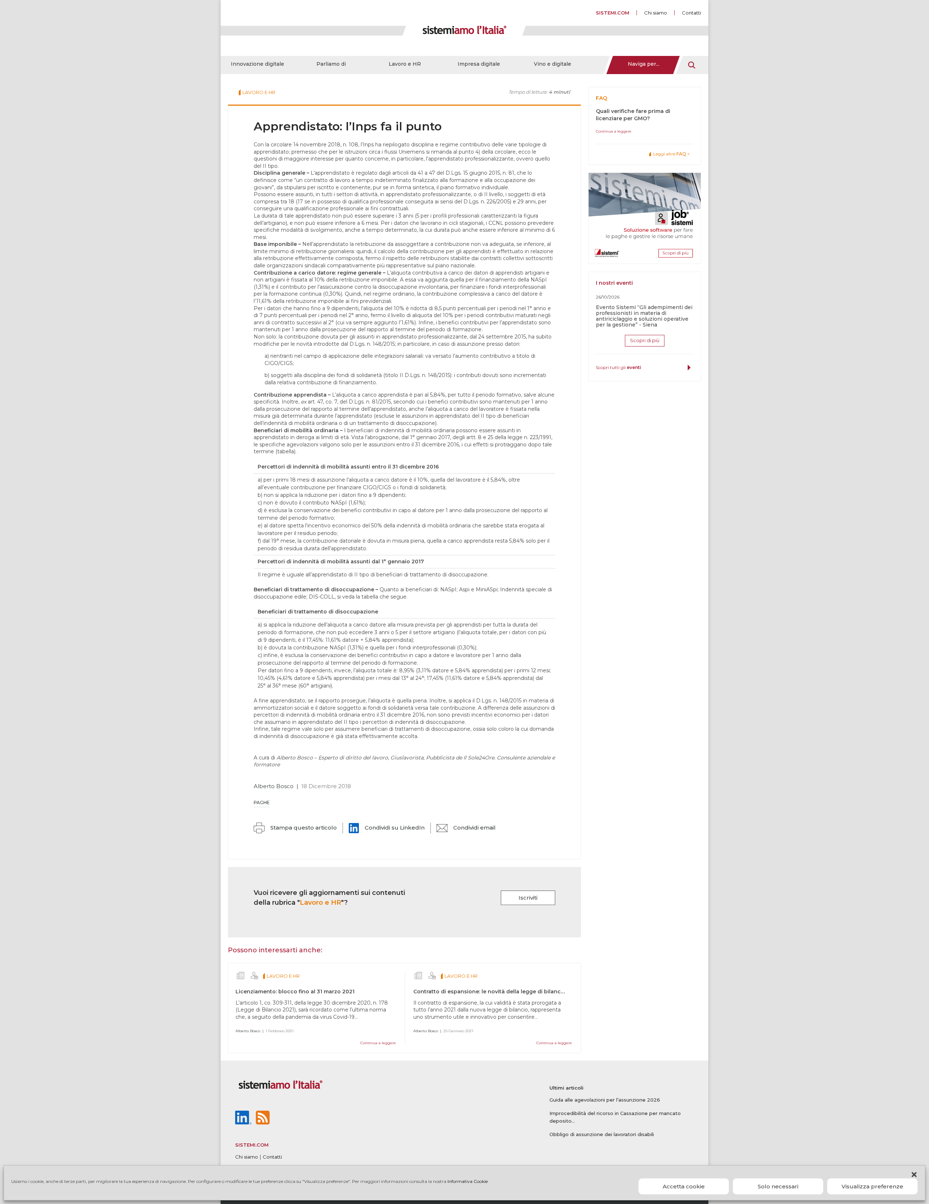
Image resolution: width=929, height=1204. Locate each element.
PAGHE (262, 802)
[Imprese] (241, 975)
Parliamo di (331, 64)
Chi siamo (655, 12)
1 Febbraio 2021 (280, 1031)
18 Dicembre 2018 (326, 786)
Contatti (691, 12)
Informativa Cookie (467, 1181)
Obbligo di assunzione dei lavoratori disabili (601, 1134)
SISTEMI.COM (612, 12)
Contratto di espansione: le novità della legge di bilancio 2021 (496, 991)
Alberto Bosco (274, 786)
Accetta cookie (684, 1186)
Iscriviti (528, 897)
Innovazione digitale (257, 64)
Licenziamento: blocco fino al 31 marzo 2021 (295, 991)
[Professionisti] (254, 975)
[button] (914, 1174)
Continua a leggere (378, 1043)
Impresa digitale (479, 64)
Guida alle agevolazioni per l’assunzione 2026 (604, 1100)
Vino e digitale (552, 64)
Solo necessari (778, 1186)
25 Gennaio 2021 (458, 1031)
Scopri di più (644, 340)
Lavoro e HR (405, 64)
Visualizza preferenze (872, 1186)
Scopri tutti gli (618, 367)
